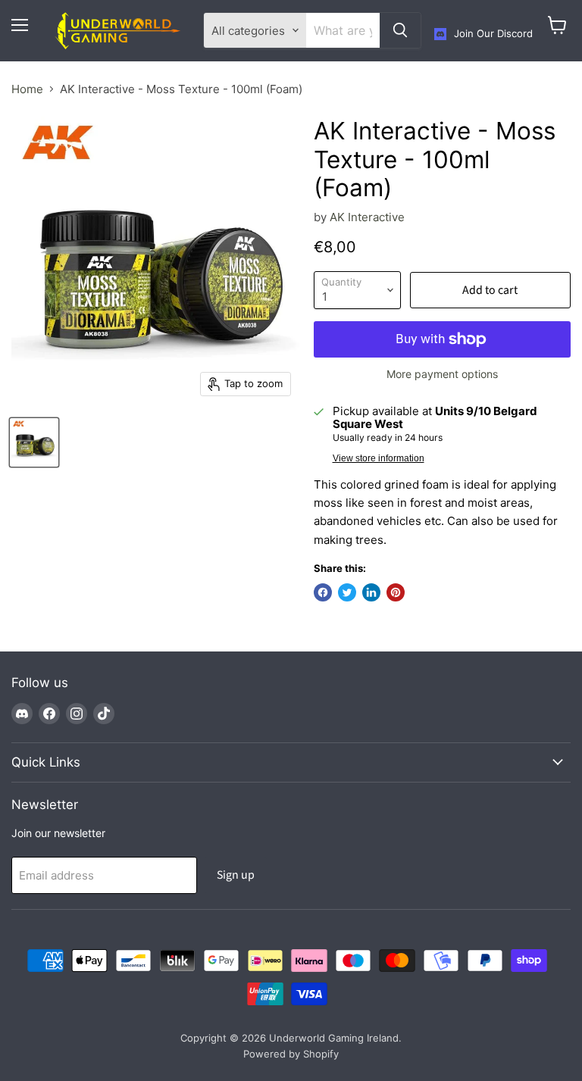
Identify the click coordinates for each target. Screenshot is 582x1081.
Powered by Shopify (291, 1054)
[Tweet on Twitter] (347, 592)
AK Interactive (367, 217)
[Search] (400, 30)
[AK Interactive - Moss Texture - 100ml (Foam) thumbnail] (34, 442)
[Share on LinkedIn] (371, 592)
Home (27, 89)
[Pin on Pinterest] (395, 592)
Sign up (236, 875)
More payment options (442, 374)
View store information (378, 458)
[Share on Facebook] (323, 592)
